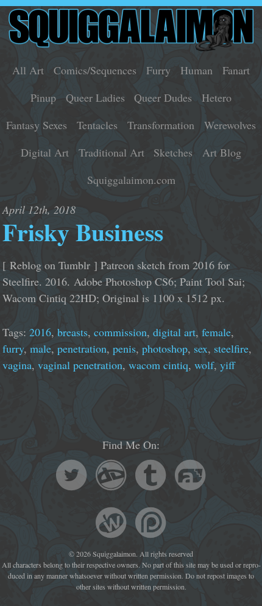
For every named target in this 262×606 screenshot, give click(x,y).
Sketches (173, 152)
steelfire (231, 348)
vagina (17, 365)
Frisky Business (82, 232)
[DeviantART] (111, 477)
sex (201, 348)
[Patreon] (150, 524)
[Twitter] (71, 477)
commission (120, 332)
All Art (28, 70)
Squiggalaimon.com (131, 179)
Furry (158, 70)
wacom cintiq (158, 365)
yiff (227, 365)
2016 (40, 332)
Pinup (43, 97)
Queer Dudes (163, 97)
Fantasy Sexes (36, 125)
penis (124, 348)
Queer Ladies (95, 97)
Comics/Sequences (95, 70)
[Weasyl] (111, 524)
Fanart (236, 70)
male (40, 348)
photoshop (165, 348)
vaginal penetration (80, 365)
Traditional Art (111, 152)
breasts (72, 332)
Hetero (217, 97)
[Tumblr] (150, 477)
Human (196, 70)
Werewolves (230, 125)
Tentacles (97, 125)
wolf (204, 365)
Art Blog (221, 152)
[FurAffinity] (190, 477)
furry (13, 348)
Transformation (160, 125)
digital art (174, 332)
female (216, 332)
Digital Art (45, 152)
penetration (82, 348)
